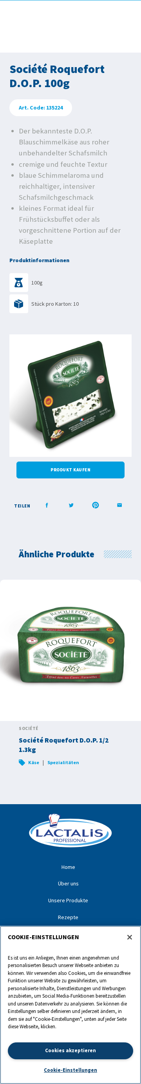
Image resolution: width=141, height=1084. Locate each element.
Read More (70, 678)
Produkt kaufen (70, 470)
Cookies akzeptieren (70, 1050)
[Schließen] (129, 937)
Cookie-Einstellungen (70, 1070)
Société (28, 728)
